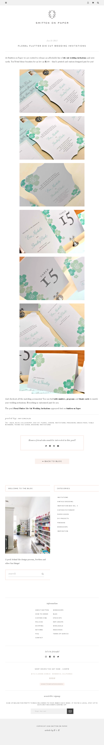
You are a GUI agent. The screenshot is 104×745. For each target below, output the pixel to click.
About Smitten (42, 610)
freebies (61, 522)
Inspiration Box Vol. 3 (67, 506)
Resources (58, 629)
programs (71, 399)
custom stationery (66, 510)
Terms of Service (61, 633)
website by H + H (52, 730)
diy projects (63, 518)
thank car (83, 399)
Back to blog (53, 461)
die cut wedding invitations (74, 58)
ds (88, 399)
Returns (39, 629)
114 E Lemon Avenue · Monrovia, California (52, 676)
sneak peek (82, 423)
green (51, 423)
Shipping (39, 625)
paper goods (63, 514)
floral (44, 423)
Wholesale (58, 625)
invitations (60, 423)
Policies (39, 622)
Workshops (58, 610)
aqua (12, 423)
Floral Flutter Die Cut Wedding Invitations (52, 46)
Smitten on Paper (73, 409)
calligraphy (26, 423)
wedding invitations (41, 424)
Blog (55, 614)
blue (17, 423)
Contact (39, 637)
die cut (36, 423)
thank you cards (22, 424)
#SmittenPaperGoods (52, 684)
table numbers (59, 399)
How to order (41, 614)
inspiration (62, 531)
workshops (62, 527)
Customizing (41, 618)
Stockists (57, 618)
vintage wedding (65, 501)
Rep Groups (58, 622)
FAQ (37, 633)
